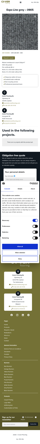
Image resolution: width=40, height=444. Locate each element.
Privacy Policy (8, 357)
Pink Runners (8, 382)
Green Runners (8, 374)
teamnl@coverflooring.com (12, 103)
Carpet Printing (8, 400)
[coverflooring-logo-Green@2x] (5, 2)
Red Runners (8, 366)
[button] (21, 2)
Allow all (20, 246)
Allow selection (20, 252)
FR (35, 2)
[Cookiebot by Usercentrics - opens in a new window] (30, 183)
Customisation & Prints (11, 408)
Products (6, 327)
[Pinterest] (28, 315)
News (6, 338)
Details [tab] (20, 189)
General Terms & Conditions (12, 349)
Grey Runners (6, 52)
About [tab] (33, 189)
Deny (20, 259)
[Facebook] (11, 315)
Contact (6, 341)
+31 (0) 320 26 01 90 (10, 105)
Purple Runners (8, 380)
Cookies (6, 354)
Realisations (7, 333)
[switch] (35, 226)
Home (6, 324)
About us (7, 335)
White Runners (8, 385)
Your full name (9, 176)
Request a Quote (9, 330)
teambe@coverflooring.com (12, 121)
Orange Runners (9, 369)
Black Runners (8, 390)
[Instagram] (17, 315)
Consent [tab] (7, 189)
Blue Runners (8, 377)
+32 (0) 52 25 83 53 (10, 123)
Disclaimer (7, 351)
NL (32, 2)
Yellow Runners (8, 372)
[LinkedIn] (23, 315)
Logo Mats (7, 402)
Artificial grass (8, 405)
